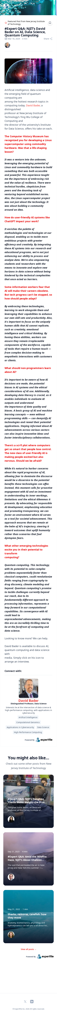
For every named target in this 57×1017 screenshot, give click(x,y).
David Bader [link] (28, 700)
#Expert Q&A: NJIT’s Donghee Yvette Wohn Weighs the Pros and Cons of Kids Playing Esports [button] (28, 802)
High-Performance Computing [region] (28, 732)
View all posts (28, 949)
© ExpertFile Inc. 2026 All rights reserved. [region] (28, 1009)
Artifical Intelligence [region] (28, 717)
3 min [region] (24, 38)
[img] (7, 45)
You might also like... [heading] (28, 757)
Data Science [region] (43, 727)
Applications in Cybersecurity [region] (20, 727)
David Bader (33, 105)
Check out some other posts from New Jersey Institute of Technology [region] (28, 766)
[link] (7, 45)
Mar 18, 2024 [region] (14, 38)
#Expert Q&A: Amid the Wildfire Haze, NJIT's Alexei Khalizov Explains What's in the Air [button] (27, 860)
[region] (28, 359)
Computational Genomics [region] (28, 722)
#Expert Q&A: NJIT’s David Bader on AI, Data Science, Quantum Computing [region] (25, 32)
